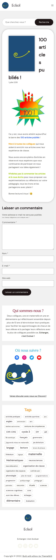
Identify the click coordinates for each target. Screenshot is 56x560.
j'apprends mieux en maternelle (17, 443)
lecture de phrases (39, 448)
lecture (24, 447)
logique (20, 454)
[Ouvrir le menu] (52, 5)
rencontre (20, 485)
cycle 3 (26, 431)
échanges (27, 495)
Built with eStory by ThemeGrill (37, 556)
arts (31, 422)
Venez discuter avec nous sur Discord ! (28, 396)
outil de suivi (35, 471)
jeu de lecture (38, 442)
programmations (42, 476)
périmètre (9, 485)
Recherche (44, 22)
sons (29, 490)
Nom (5, 253)
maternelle (35, 454)
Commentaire (9, 222)
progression (10, 480)
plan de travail (26, 476)
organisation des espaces (16, 471)
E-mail (6, 265)
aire (45, 417)
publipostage (25, 481)
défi (45, 432)
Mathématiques (14, 460)
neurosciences (36, 460)
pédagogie (38, 481)
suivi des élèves (12, 495)
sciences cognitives (14, 490)
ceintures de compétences (34, 426)
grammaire (37, 437)
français (23, 437)
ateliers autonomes (13, 426)
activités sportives (32, 417)
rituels (32, 485)
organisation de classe (34, 466)
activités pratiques (13, 417)
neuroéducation (12, 466)
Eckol (16, 5)
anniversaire (21, 421)
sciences (43, 485)
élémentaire (13, 500)
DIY (37, 432)
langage (10, 447)
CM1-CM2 (11, 432)
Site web (6, 278)
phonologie (11, 475)
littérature (9, 454)
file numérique (10, 438)
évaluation (30, 501)
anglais (9, 421)
